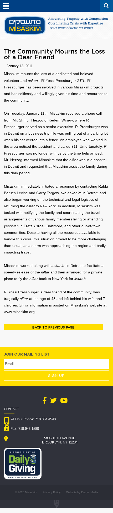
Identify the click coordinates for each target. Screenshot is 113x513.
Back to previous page (53, 327)
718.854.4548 (45, 419)
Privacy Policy (52, 492)
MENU (6, 6)
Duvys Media (89, 492)
